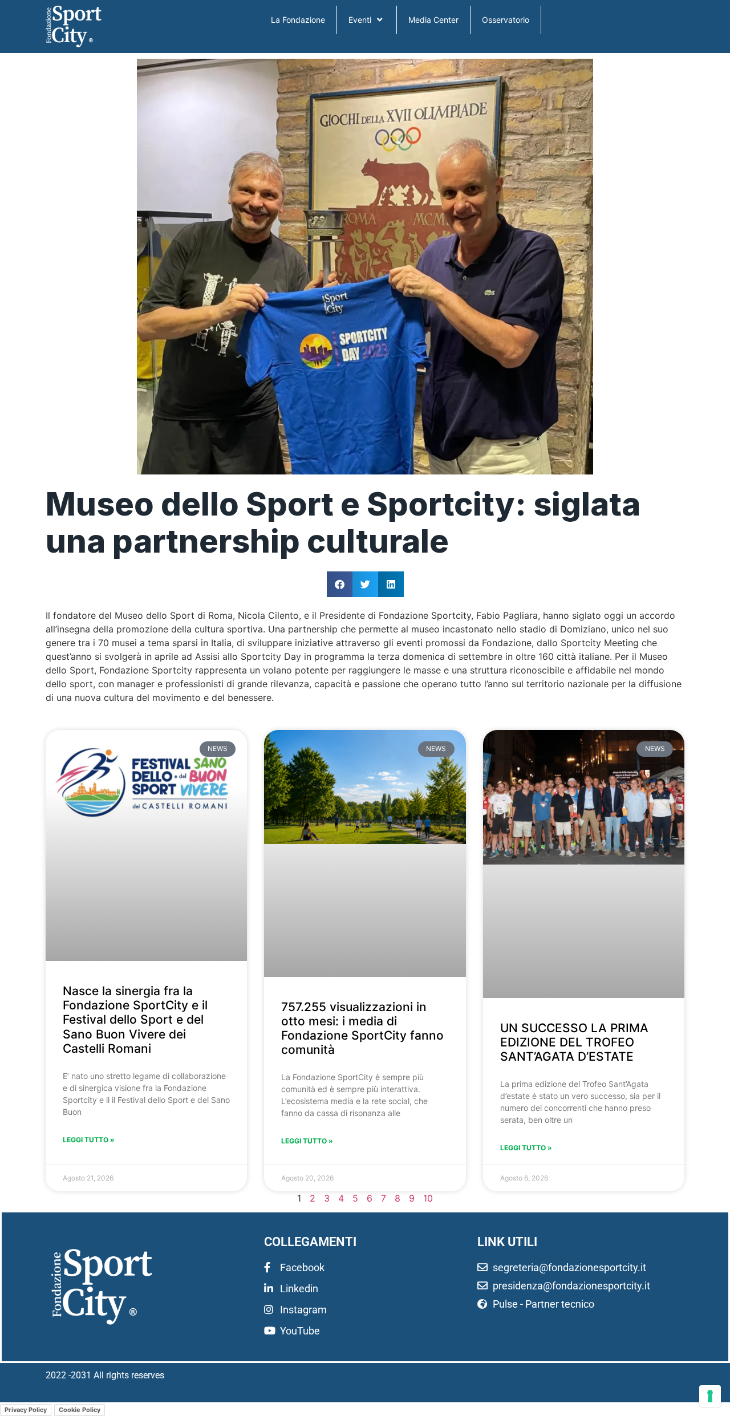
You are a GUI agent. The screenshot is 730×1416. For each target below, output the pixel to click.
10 (428, 1198)
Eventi (359, 20)
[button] (339, 584)
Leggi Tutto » (89, 1139)
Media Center (433, 20)
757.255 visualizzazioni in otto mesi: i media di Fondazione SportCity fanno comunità (362, 1028)
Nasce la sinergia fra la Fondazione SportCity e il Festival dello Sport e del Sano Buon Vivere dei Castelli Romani (135, 1020)
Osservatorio (505, 20)
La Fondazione (298, 20)
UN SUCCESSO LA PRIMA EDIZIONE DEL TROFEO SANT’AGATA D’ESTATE (574, 1042)
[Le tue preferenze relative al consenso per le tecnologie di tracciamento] (710, 1396)
